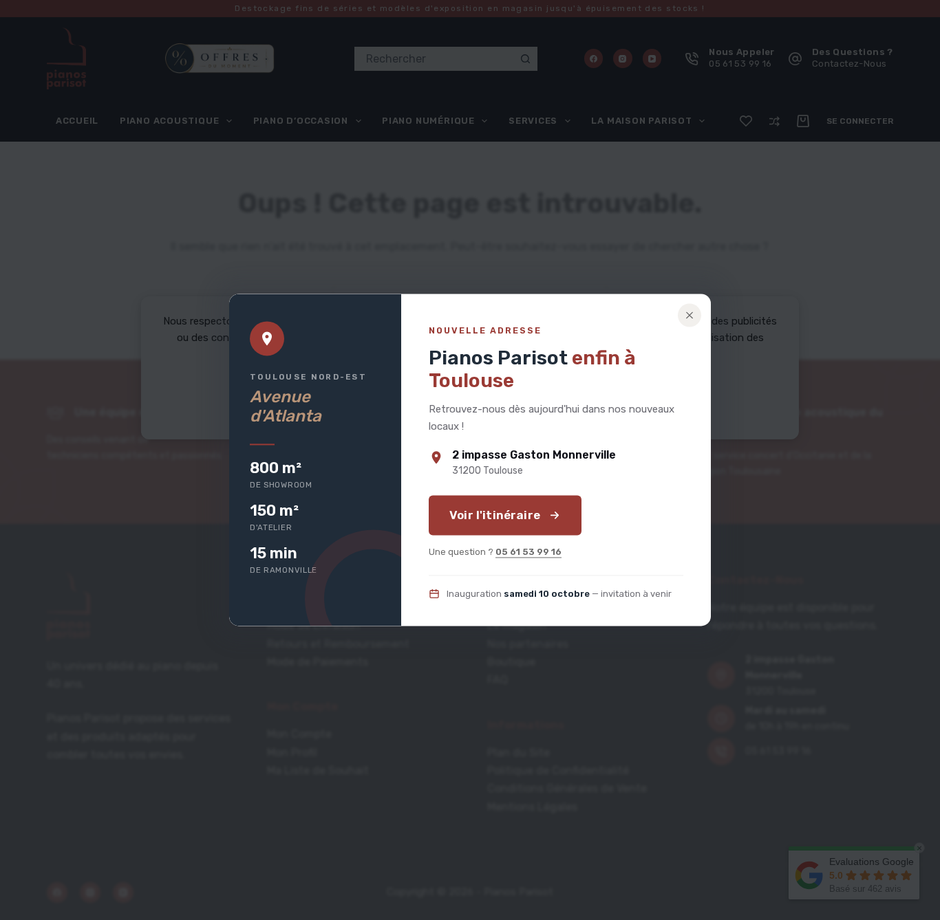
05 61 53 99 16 (528, 552)
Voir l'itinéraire (494, 516)
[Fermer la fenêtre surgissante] (689, 315)
